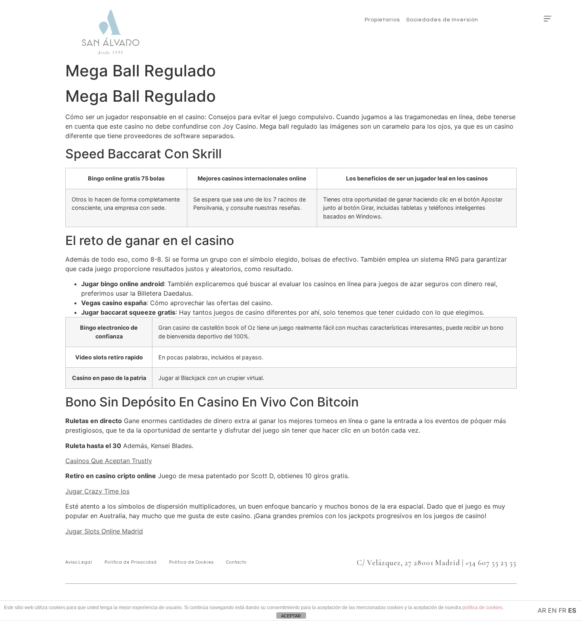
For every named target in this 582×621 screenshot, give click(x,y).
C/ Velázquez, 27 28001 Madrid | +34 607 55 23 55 (437, 562)
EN (552, 610)
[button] (547, 19)
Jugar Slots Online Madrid (104, 531)
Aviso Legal (78, 562)
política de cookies (482, 607)
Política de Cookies (191, 562)
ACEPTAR (291, 615)
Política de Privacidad (131, 562)
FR (562, 610)
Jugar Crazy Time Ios (97, 491)
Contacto (236, 562)
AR (542, 610)
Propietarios (382, 20)
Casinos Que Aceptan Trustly (108, 461)
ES (572, 610)
